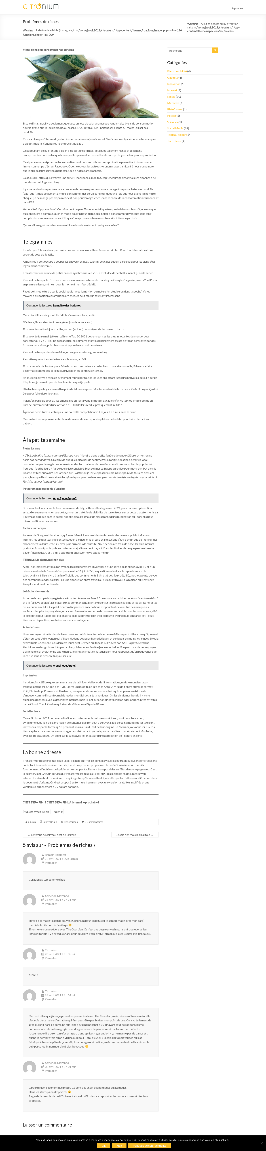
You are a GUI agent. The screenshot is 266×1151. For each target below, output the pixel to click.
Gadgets (172, 77)
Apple (45, 811)
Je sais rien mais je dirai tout (135, 834)
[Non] (261, 1143)
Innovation (173, 84)
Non (119, 1145)
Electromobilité (177, 71)
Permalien (51, 862)
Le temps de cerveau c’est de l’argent (52, 834)
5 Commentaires (94, 821)
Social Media (175, 128)
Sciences (172, 122)
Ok (104, 1145)
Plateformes (71, 821)
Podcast (172, 115)
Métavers (173, 103)
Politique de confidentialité (149, 1145)
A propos (237, 8)
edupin (32, 821)
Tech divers (174, 141)
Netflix (58, 811)
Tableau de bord (177, 134)
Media (171, 96)
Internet (172, 90)
